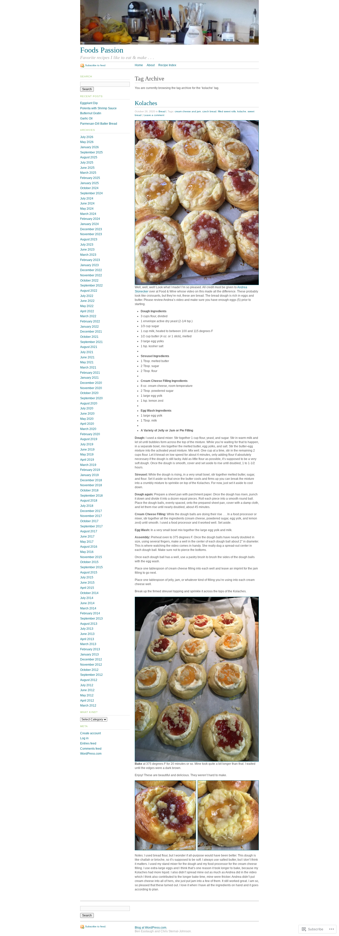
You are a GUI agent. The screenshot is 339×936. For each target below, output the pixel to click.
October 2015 (89, 562)
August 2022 (88, 290)
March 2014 (88, 608)
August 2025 (88, 157)
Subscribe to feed (95, 65)
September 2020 (91, 398)
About (151, 65)
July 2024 (86, 198)
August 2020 (88, 403)
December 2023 (91, 229)
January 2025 (89, 183)
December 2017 (91, 511)
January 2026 (89, 147)
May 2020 (87, 419)
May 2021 (87, 362)
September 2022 (91, 285)
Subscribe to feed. (95, 926)
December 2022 (91, 270)
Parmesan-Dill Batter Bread (98, 123)
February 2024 (90, 219)
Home (139, 65)
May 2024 (87, 208)
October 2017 (89, 521)
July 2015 (86, 577)
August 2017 (88, 531)
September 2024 (91, 193)
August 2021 (88, 347)
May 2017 (87, 541)
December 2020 (91, 383)
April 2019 (87, 459)
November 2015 (91, 557)
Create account (90, 733)
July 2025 (86, 162)
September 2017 (91, 526)
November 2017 (91, 516)
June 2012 (87, 690)
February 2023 (90, 260)
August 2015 (88, 572)
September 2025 (91, 152)
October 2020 (89, 393)
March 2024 (88, 214)
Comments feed (91, 748)
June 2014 (87, 603)
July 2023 (86, 244)
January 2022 (89, 326)
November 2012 (91, 664)
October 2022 (89, 280)
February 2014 (90, 613)
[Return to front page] (169, 43)
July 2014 (86, 598)
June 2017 (87, 536)
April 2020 (87, 423)
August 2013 (88, 623)
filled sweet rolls (227, 111)
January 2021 (89, 377)
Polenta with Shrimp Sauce (98, 108)
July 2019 (86, 444)
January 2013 (89, 654)
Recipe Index (167, 65)
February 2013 (90, 649)
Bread (162, 111)
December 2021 (91, 331)
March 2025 (88, 172)
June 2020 (87, 413)
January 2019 (89, 475)
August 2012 (88, 680)
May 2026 (87, 142)
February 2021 (90, 372)
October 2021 (89, 337)
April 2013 (87, 639)
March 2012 (88, 705)
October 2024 (89, 188)
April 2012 (87, 700)
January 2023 (89, 265)
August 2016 (88, 546)
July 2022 (86, 296)
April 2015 (87, 588)
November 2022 (91, 275)
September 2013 (91, 618)
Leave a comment (154, 115)
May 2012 (87, 695)
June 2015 (87, 582)
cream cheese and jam (188, 111)
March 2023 (88, 254)
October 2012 (89, 670)
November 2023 (91, 234)
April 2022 (87, 311)
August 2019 (88, 439)
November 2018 (91, 485)
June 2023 (87, 249)
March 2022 (88, 316)
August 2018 (88, 500)
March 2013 (88, 644)
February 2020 (90, 434)
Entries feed (88, 743)
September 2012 (91, 675)
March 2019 (88, 465)
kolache (241, 111)
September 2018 (91, 495)
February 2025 (90, 178)
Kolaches (146, 103)
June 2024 (87, 203)
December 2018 (91, 480)
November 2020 (91, 388)
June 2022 (87, 301)
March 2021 (88, 367)
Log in (84, 738)
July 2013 (86, 628)
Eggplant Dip (89, 103)
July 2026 (86, 137)
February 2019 (90, 470)
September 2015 (91, 567)
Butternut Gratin (90, 113)
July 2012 (86, 685)
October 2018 (89, 490)
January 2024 (89, 224)
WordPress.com (91, 753)
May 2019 (87, 454)
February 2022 (90, 321)
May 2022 (87, 306)
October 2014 (89, 593)
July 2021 (86, 352)
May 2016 (87, 552)
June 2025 (87, 168)
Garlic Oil (86, 118)
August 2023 (88, 239)
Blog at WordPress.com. (151, 927)
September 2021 (91, 342)
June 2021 (87, 357)
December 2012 (91, 659)
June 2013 (87, 634)
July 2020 (86, 408)
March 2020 (88, 429)
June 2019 (87, 449)
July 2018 (86, 506)
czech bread (209, 111)
